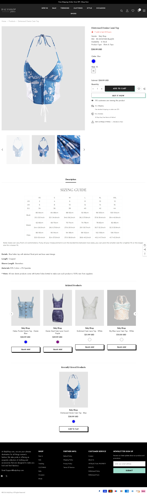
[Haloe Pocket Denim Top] (25, 308)
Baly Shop (102, 36)
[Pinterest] (1, 476)
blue (73, 421)
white (89, 339)
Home (4, 21)
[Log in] (127, 10)
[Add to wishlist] (139, 88)
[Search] (121, 10)
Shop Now (85, 2)
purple (57, 342)
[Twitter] (6, 476)
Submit (129, 470)
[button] (2, 149)
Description (71, 179)
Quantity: (95, 84)
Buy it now (118, 95)
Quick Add (25, 349)
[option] (43, 78)
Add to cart (119, 88)
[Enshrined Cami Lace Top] (89, 308)
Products (12, 21)
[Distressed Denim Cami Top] (73, 390)
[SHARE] (143, 88)
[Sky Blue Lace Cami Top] (121, 308)
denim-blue (25, 342)
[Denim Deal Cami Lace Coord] (57, 308)
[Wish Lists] (133, 10)
